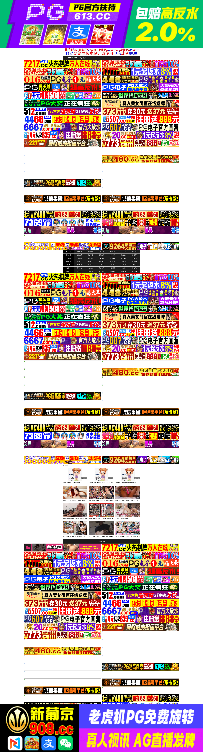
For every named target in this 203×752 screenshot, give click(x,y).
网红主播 (90, 251)
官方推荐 (68, 261)
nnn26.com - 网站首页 (77, 58)
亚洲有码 (112, 251)
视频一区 (68, 251)
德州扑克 (101, 261)
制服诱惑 (134, 268)
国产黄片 (79, 268)
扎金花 (124, 261)
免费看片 (68, 271)
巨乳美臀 (101, 255)
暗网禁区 (112, 268)
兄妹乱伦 (90, 271)
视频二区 (68, 255)
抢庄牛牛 (90, 261)
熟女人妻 (90, 268)
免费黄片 (101, 268)
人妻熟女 (112, 255)
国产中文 (79, 271)
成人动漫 (134, 251)
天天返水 (134, 261)
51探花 (101, 264)
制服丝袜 (123, 255)
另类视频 (134, 255)
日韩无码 (134, 271)
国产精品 (79, 251)
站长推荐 (68, 258)
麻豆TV (90, 264)
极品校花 (112, 271)
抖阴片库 (68, 268)
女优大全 (123, 264)
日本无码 (101, 251)
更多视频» (101, 541)
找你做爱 (101, 258)
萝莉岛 (135, 264)
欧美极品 (123, 251)
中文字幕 (90, 255)
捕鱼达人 (79, 261)
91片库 (113, 264)
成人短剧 (101, 271)
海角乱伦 (123, 268)
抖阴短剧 (123, 271)
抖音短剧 (79, 264)
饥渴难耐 (90, 258)
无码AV (68, 264)
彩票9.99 (112, 261)
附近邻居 (79, 258)
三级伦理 (79, 255)
